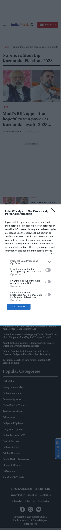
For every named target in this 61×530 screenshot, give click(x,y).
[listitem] (30, 262)
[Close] (54, 211)
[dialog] (30, 265)
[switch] (48, 270)
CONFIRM (19, 306)
